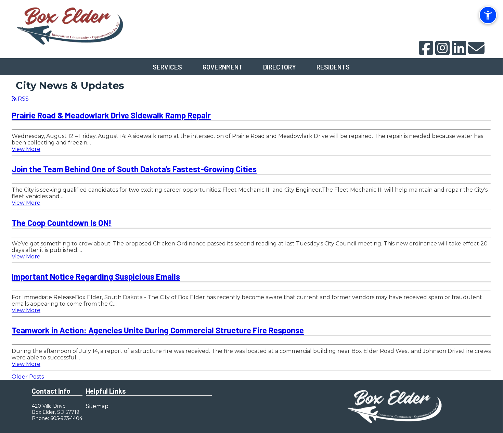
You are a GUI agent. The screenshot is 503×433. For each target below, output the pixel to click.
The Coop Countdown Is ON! (62, 223)
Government (223, 67)
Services (167, 67)
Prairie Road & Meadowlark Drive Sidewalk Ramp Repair (111, 115)
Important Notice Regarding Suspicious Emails (96, 276)
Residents (333, 67)
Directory (279, 67)
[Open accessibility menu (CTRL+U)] (488, 15)
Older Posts (28, 376)
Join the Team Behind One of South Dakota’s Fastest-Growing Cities (134, 169)
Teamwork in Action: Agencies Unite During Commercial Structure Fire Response (158, 330)
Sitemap (97, 406)
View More (26, 149)
